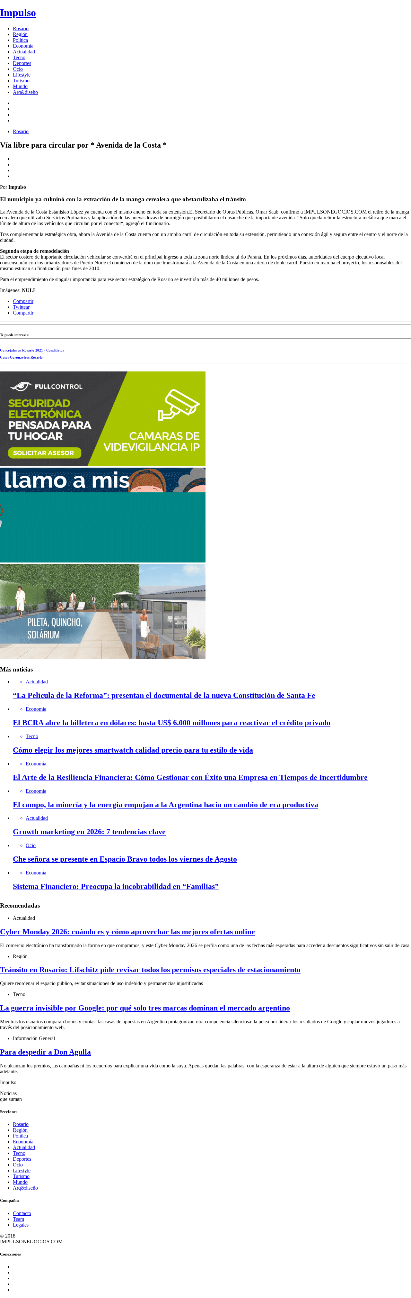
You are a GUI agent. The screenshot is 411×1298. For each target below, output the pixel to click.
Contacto (22, 1213)
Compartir (23, 301)
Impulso (18, 12)
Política (20, 40)
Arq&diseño (25, 92)
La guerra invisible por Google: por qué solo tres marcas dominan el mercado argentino (145, 1008)
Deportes (22, 63)
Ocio (18, 69)
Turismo (21, 80)
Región (20, 34)
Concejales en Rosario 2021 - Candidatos (32, 350)
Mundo (20, 86)
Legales (21, 1225)
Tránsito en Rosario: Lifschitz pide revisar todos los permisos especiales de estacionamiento (150, 969)
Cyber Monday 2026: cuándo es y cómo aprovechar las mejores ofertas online (127, 932)
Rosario (21, 28)
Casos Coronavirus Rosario (21, 357)
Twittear (21, 307)
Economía (23, 46)
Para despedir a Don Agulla (45, 1052)
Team (18, 1219)
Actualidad (24, 51)
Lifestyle (22, 75)
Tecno (19, 57)
